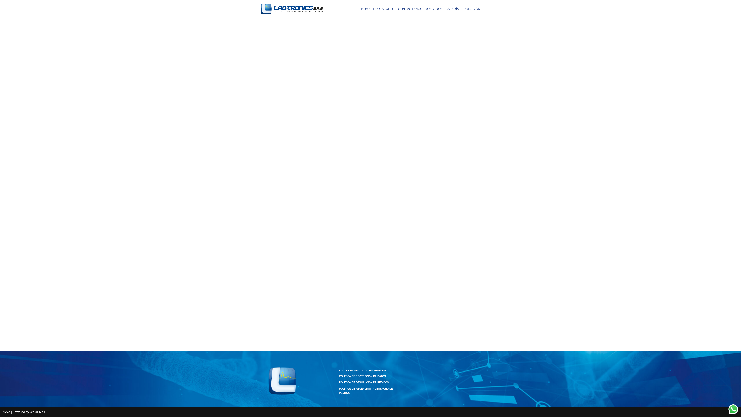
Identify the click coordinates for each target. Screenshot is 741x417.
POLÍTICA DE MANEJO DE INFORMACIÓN (362, 370)
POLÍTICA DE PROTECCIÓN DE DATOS (362, 376)
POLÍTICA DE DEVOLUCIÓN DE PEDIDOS (364, 382)
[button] (394, 9)
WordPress (37, 412)
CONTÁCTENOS (410, 9)
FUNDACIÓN (471, 9)
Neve (6, 412)
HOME (365, 9)
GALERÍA (452, 9)
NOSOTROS (434, 9)
